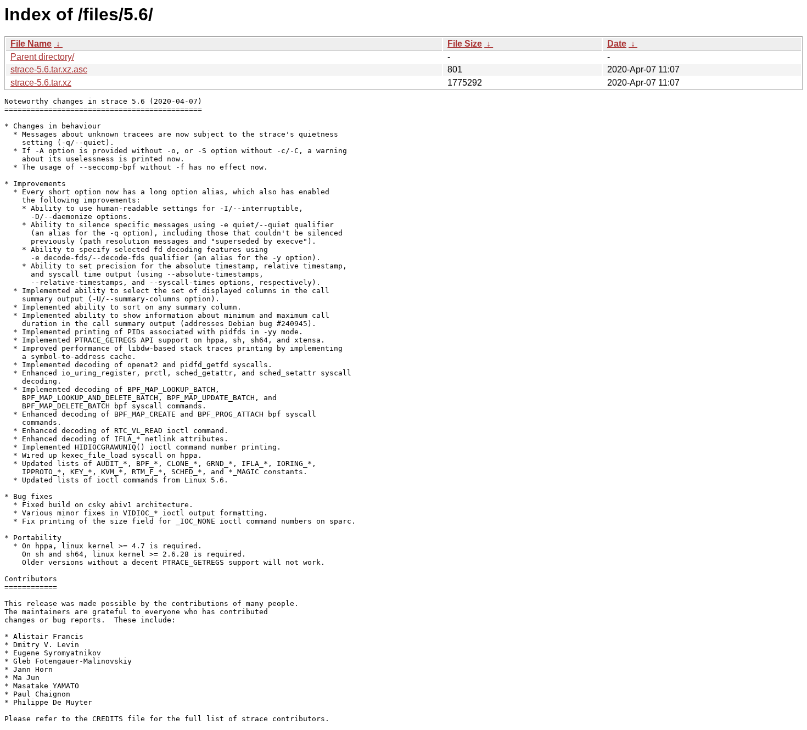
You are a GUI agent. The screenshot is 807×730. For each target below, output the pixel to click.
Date (616, 43)
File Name (31, 43)
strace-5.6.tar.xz (40, 82)
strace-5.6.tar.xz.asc (48, 69)
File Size (464, 43)
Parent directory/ (42, 56)
